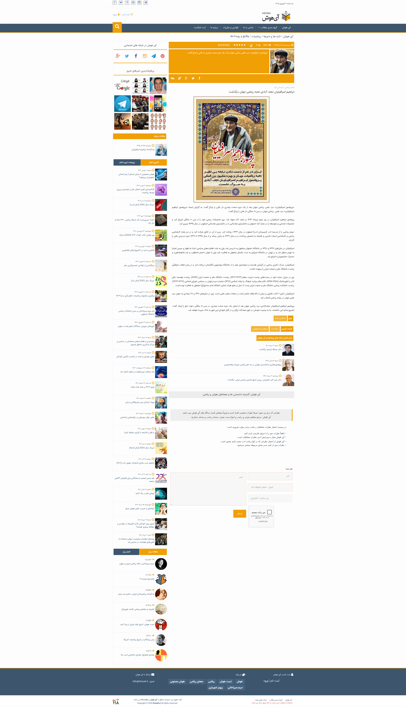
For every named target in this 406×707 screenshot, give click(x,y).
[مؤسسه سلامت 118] (115, 701)
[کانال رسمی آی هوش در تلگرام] (122, 103)
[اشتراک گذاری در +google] (186, 78)
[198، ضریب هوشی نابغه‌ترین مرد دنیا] (158, 86)
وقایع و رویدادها (239, 36)
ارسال (239, 513)
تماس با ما (248, 27)
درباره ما (214, 27)
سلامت (145, 699)
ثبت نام (126, 14)
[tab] (127, 162)
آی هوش (286, 27)
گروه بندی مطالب (269, 27)
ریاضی (239, 417)
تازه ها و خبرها (272, 36)
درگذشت (275, 329)
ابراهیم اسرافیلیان (260, 329)
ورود (115, 14)
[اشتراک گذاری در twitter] (193, 78)
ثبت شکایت (200, 27)
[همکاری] (122, 121)
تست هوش (225, 417)
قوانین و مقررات (230, 27)
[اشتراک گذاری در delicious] (179, 78)
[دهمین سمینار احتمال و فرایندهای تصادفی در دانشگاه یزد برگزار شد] (140, 103)
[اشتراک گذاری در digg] (172, 78)
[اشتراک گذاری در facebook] (199, 78)
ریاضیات (256, 36)
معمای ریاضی (212, 417)
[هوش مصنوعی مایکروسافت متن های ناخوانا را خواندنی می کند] (158, 103)
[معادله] (122, 86)
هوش (247, 417)
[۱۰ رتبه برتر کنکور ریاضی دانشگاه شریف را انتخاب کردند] (140, 121)
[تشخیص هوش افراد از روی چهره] (158, 121)
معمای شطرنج (197, 417)
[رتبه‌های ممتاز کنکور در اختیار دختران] (140, 86)
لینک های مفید (260, 700)
